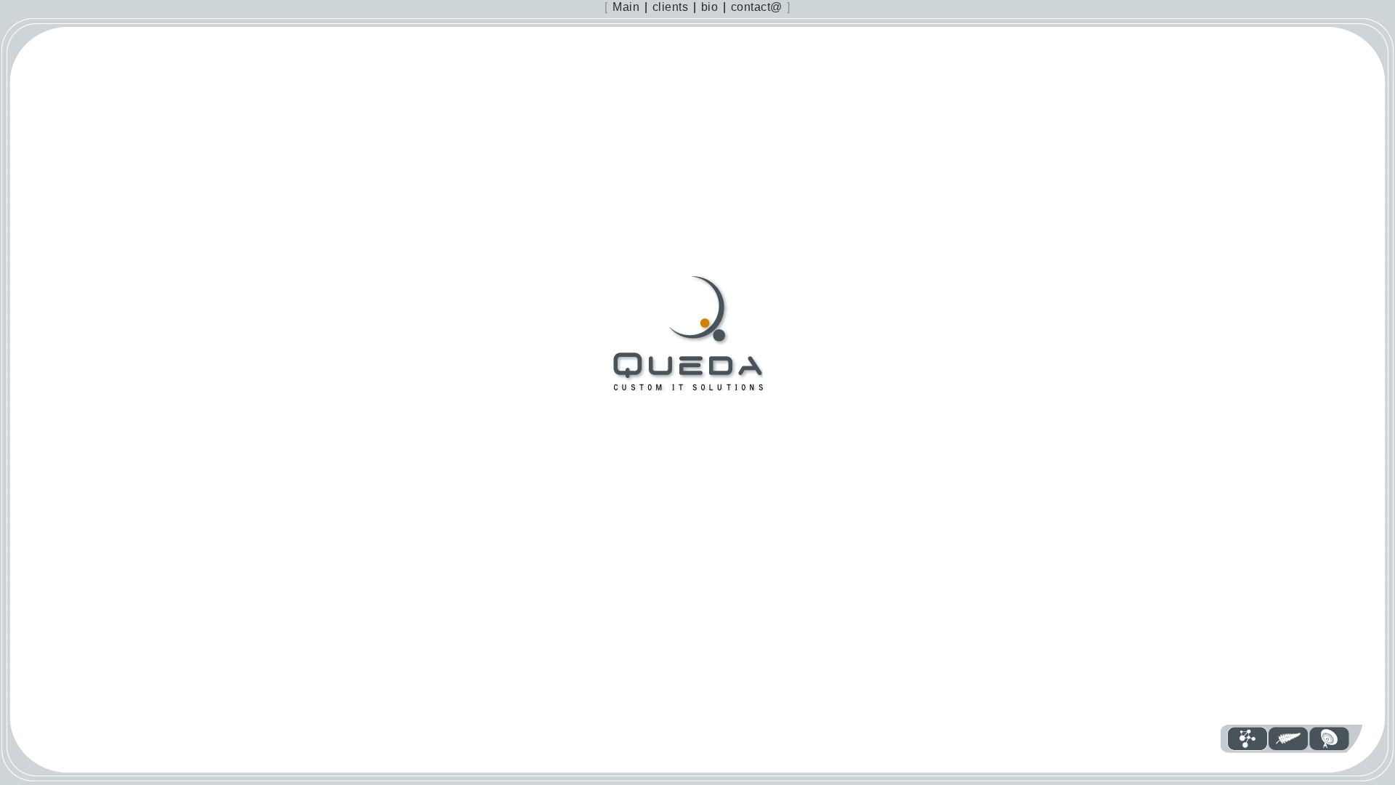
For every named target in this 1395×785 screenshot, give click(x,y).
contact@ (757, 7)
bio (710, 7)
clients (670, 7)
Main (625, 7)
